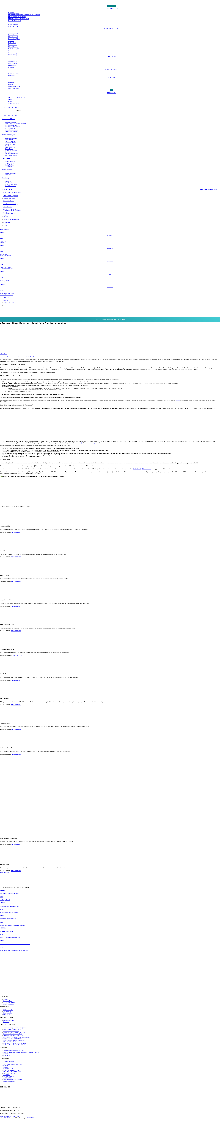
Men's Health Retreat (8, 201)
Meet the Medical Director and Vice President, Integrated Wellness (21, 1052)
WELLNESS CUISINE (111, 69)
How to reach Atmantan (11, 219)
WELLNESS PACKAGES (111, 28)
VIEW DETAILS (16, 532)
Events (10, 101)
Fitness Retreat (9, 149)
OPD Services (7, 1055)
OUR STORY (112, 77)
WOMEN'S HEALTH (14, 24)
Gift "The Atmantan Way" (12, 193)
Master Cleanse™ (13, 35)
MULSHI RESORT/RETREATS (12, 1079)
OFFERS (6, 1065)
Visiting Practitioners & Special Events (13, 1050)
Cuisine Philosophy (13, 73)
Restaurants (11, 75)
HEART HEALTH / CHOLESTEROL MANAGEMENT (24, 15)
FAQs (5, 225)
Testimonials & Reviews (12, 210)
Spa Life (10, 51)
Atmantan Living (13, 33)
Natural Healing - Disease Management (14, 1040)
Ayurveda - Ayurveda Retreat (11, 1031)
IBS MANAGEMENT (14, 21)
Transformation (111, 6)
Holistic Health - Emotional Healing (13, 1034)
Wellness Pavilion (13, 61)
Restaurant (6, 1022)
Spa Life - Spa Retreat (9, 1041)
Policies (5, 300)
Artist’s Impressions (13, 88)
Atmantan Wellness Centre (209, 189)
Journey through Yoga (14, 39)
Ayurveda (11, 41)
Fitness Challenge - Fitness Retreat (12, 1038)
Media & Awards (9, 213)
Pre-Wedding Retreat (10, 155)
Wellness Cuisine (7, 170)
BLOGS (5, 1067)
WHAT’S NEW (111, 92)
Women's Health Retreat (9, 198)
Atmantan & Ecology (14, 86)
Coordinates (11, 67)
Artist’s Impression (8, 1004)
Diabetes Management (11, 125)
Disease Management (11, 150)
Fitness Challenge (13, 47)
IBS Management (10, 128)
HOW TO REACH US (9, 1076)
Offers (10, 99)
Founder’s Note (12, 84)
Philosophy (11, 82)
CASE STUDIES (8, 1068)
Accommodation (12, 63)
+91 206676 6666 (9, 1118)
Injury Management (10, 147)
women (178, 400)
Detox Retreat (9, 139)
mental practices (94, 443)
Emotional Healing (10, 144)
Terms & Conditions (8, 302)
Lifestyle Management (11, 138)
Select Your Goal (4, 872)
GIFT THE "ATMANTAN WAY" (17, 97)
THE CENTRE (111, 56)
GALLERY (6, 1075)
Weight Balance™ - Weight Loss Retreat (14, 1032)
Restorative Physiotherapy (15, 49)
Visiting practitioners (13, 103)
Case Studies (7, 207)
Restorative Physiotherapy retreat (142, 469)
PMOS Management (13, 13)
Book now (11, 298)
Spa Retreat (8, 152)
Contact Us (7, 222)
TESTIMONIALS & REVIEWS (12, 1072)
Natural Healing (12, 54)
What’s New (7, 189)
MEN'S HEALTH (13, 26)
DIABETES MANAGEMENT (17, 17)
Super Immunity (12, 52)
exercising (79, 443)
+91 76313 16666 (15, 1116)
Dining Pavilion (12, 65)
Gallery (6, 216)
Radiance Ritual (12, 45)
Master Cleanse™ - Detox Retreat (12, 1029)
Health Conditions (8, 119)
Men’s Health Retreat (11, 131)
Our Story (5, 178)
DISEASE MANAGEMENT (11, 1070)
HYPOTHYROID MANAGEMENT (18, 19)
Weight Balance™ (13, 37)
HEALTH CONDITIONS (111, 7)
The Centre (6, 158)
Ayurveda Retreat (10, 141)
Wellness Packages (8, 135)
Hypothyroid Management (12, 126)
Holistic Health (12, 43)
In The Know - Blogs (10, 204)
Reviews (5, 1053)
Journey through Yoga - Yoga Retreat (13, 1035)
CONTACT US (7, 1078)
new (111, 90)
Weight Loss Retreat (10, 142)
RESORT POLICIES (9, 1081)
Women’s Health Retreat (11, 130)
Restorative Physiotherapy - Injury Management (16, 1037)
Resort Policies (4, 298)
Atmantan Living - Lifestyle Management (14, 1027)
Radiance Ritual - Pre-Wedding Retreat (14, 1045)
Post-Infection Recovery (11, 153)
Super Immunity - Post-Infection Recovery (14, 1043)
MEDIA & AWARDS (9, 1073)
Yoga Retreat (8, 146)
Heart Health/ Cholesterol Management (15, 123)
